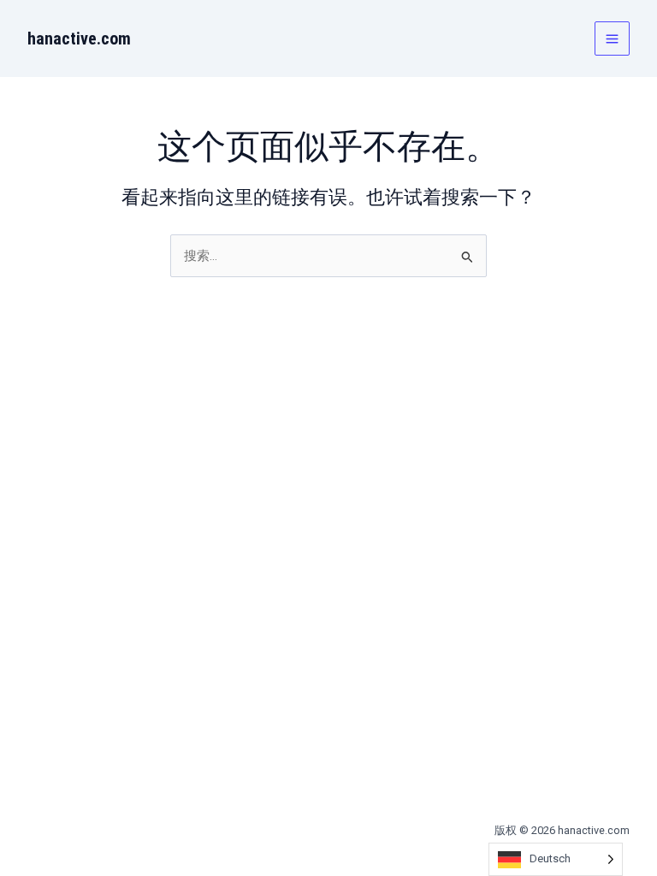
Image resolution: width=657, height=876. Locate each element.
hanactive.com (79, 38)
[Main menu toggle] (612, 38)
